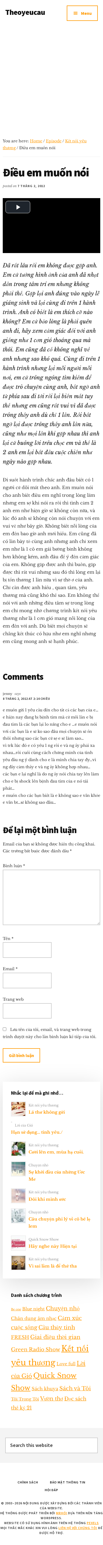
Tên (8, 938)
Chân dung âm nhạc (34, 1318)
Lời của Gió (24, 1125)
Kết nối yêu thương (44, 1105)
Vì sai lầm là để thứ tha (53, 1266)
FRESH (20, 1337)
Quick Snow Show (44, 1239)
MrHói (61, 1513)
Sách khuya (45, 1388)
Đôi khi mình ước (47, 1199)
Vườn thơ (51, 1398)
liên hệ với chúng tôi (78, 1528)
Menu (86, 13)
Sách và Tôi (75, 1388)
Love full (66, 1363)
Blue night (33, 1308)
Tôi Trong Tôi (25, 1399)
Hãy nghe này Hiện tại (53, 1246)
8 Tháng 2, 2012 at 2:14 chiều (26, 699)
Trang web (13, 999)
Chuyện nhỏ (38, 1165)
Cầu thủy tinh (56, 1327)
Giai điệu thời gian (55, 1337)
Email (10, 968)
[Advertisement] (51, 80)
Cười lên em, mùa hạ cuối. (56, 1152)
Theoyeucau (25, 12)
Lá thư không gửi (47, 1112)
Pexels (93, 1523)
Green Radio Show (35, 1349)
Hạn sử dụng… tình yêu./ (37, 1132)
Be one (16, 1309)
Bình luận (14, 865)
